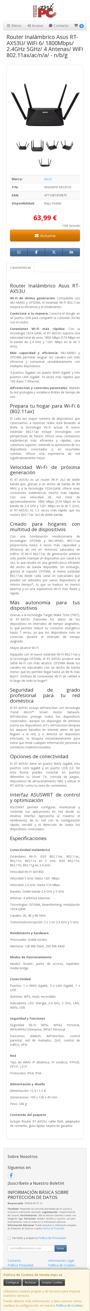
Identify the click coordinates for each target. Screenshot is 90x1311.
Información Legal (61, 1260)
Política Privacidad (20, 1265)
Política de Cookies (69, 1305)
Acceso (37, 25)
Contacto (61, 25)
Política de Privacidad (53, 1228)
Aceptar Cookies (52, 1282)
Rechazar (30, 1282)
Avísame (47, 235)
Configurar (12, 1282)
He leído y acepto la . (39, 1238)
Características (20, 267)
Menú (16, 25)
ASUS (48, 179)
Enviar (60, 1248)
